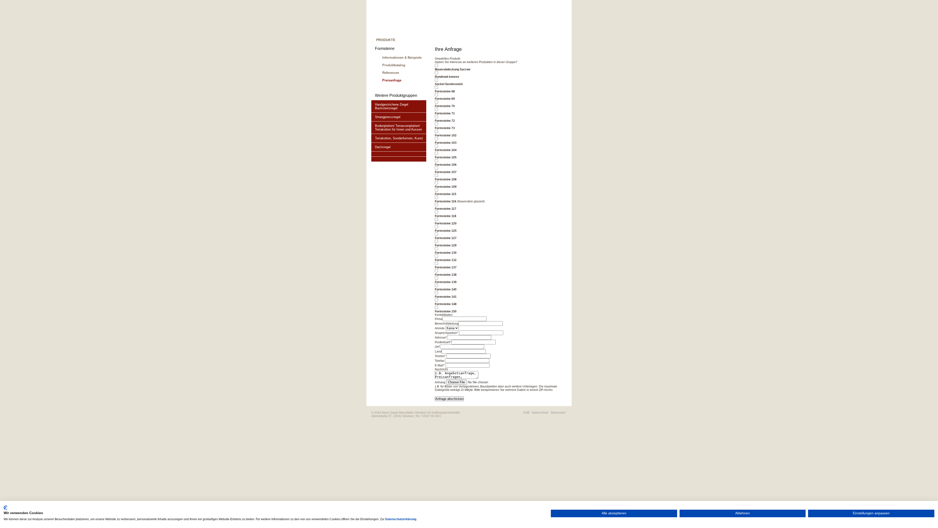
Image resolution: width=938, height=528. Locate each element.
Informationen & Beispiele (402, 57)
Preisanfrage (391, 80)
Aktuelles (506, 41)
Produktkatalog (393, 65)
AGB (526, 412)
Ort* (437, 347)
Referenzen (474, 41)
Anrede (440, 328)
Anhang (440, 382)
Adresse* (441, 337)
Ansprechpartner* (446, 333)
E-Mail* (440, 365)
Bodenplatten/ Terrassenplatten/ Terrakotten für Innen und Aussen (398, 127)
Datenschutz (540, 412)
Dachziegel (383, 147)
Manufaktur (417, 41)
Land (438, 351)
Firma (438, 319)
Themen (446, 41)
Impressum (558, 412)
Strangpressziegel (387, 117)
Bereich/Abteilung (446, 323)
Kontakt (553, 41)
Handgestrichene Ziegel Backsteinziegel (391, 106)
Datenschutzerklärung (400, 519)
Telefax (439, 361)
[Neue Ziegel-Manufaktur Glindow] (469, 18)
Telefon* (440, 356)
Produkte (385, 40)
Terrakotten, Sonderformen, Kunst (399, 138)
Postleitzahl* (443, 342)
